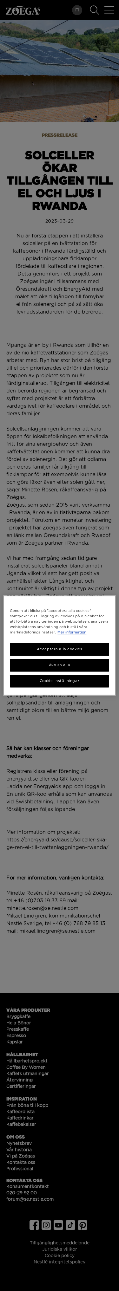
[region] (59, 645)
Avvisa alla (59, 665)
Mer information (71, 632)
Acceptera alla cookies (60, 649)
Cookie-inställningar (59, 681)
